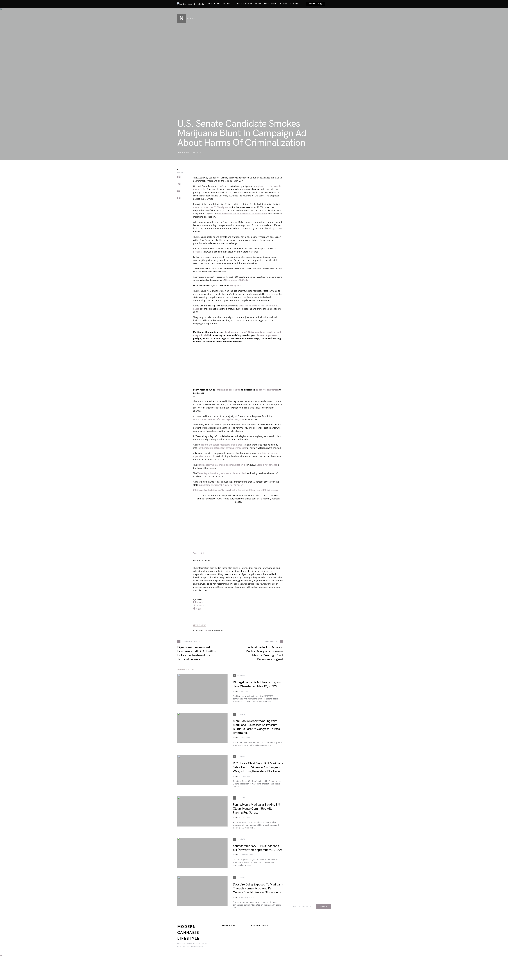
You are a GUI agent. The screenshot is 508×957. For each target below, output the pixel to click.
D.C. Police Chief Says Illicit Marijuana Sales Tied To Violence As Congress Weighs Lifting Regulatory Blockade (258, 767)
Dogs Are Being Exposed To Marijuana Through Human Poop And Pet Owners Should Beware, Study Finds (258, 888)
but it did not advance (266, 464)
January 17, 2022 (237, 285)
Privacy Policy (230, 925)
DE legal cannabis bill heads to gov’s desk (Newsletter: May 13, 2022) (257, 684)
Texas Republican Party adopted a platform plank (221, 473)
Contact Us (314, 4)
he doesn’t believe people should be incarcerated (242, 213)
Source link (198, 553)
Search (323, 906)
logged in (206, 630)
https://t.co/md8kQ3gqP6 (236, 280)
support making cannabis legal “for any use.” (221, 484)
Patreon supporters (267, 335)
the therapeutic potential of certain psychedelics (222, 447)
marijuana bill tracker (228, 389)
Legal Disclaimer (259, 925)
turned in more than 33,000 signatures (212, 207)
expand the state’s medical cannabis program (224, 444)
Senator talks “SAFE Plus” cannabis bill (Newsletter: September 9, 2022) (257, 848)
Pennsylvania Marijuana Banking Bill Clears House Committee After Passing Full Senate (256, 808)
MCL (236, 691)
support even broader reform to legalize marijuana (218, 419)
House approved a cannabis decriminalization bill (222, 464)
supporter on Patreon (267, 389)
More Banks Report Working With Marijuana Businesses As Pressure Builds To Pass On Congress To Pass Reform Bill (256, 727)
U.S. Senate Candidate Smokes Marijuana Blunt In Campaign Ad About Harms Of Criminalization (235, 490)
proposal (197, 251)
